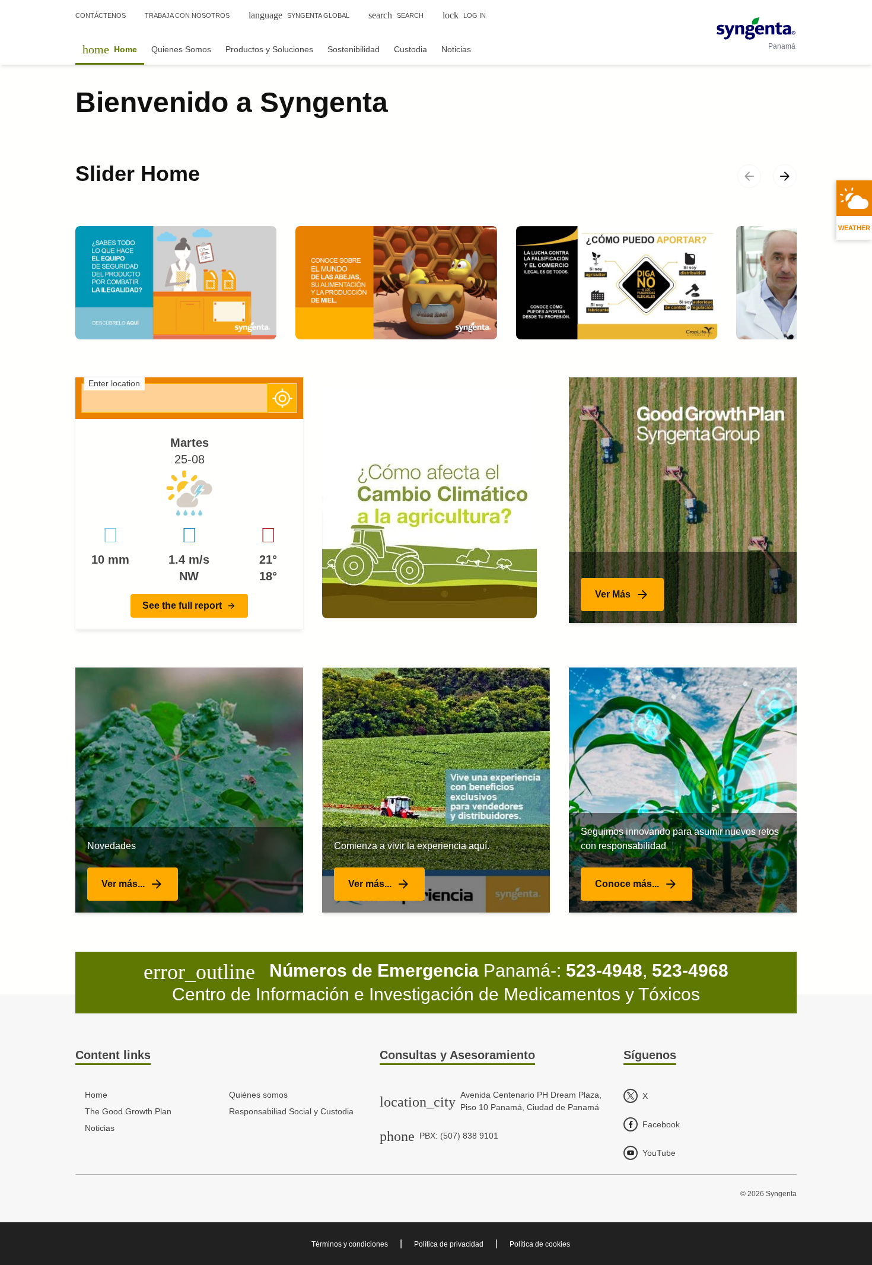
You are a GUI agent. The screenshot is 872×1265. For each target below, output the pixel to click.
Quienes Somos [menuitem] (181, 49)
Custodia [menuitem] (410, 49)
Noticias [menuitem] (456, 49)
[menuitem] (109, 49)
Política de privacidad (448, 1244)
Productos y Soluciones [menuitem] (269, 49)
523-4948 (604, 970)
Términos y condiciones (349, 1244)
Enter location (114, 383)
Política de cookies (540, 1244)
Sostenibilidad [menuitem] (353, 49)
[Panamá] (756, 28)
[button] (189, 606)
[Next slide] (785, 176)
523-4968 (690, 970)
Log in (464, 15)
